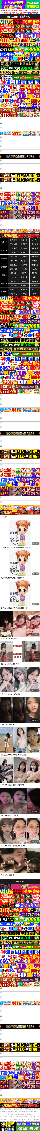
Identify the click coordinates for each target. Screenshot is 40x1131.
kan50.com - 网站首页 (18, 16)
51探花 (34, 273)
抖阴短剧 (24, 294)
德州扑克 (34, 265)
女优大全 (24, 277)
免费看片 (13, 281)
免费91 (24, 281)
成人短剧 (34, 290)
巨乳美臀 (34, 248)
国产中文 (13, 290)
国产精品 (13, 240)
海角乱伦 (34, 281)
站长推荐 (4, 259)
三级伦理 (13, 248)
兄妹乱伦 (24, 290)
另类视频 (34, 252)
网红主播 (24, 240)
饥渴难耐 (24, 256)
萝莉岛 (34, 277)
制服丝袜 (24, 252)
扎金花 (24, 269)
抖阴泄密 (34, 285)
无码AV (4, 275)
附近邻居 (13, 256)
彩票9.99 (13, 269)
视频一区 (4, 242)
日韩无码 (34, 294)
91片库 (13, 277)
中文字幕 (24, 248)
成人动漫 (34, 244)
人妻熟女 (13, 252)
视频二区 (4, 250)
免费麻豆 (13, 285)
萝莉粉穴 (24, 285)
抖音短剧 (13, 273)
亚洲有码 (13, 244)
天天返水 (34, 269)
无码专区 (4, 283)
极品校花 (13, 294)
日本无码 (34, 240)
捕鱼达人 (13, 265)
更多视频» (20, 882)
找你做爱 (34, 256)
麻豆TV (24, 273)
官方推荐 (4, 267)
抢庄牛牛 (24, 265)
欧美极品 (24, 244)
